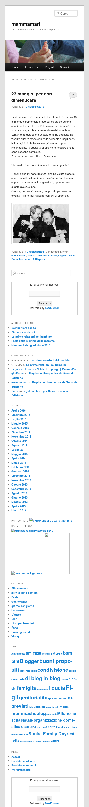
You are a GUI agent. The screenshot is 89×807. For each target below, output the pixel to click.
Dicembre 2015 (20, 415)
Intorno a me (32, 67)
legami (49, 706)
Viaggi (15, 636)
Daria (14, 391)
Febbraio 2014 (20, 467)
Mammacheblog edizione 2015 (30, 345)
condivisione (18, 255)
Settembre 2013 (21, 489)
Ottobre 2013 (19, 484)
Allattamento (19, 588)
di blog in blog (42, 678)
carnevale (25, 670)
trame (38, 740)
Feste (14, 597)
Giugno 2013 (19, 497)
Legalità (62, 255)
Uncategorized (35, 251)
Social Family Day (47, 733)
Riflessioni (22, 734)
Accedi (15, 757)
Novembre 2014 (21, 436)
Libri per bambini (22, 623)
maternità (51, 714)
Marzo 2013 (18, 510)
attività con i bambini (24, 593)
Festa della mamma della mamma (33, 341)
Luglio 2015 (18, 419)
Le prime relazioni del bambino (31, 336)
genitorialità (33, 697)
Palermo (36, 727)
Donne (64, 679)
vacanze (45, 740)
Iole (31, 706)
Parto (14, 627)
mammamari (25, 23)
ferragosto (42, 688)
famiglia (26, 687)
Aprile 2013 (18, 506)
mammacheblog (28, 713)
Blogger (29, 660)
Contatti (64, 67)
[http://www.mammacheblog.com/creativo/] (28, 573)
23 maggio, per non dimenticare (31, 96)
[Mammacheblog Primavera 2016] (32, 531)
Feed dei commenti (23, 765)
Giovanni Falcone (47, 255)
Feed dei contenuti (23, 761)
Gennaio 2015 (20, 428)
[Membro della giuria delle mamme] (57, 573)
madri (56, 706)
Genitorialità (19, 601)
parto (51, 727)
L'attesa (16, 614)
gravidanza (57, 698)
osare (26, 726)
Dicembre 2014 (20, 432)
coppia (72, 670)
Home (15, 67)
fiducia (31, 255)
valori (28, 259)
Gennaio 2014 (20, 471)
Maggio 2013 (19, 502)
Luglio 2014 (18, 450)
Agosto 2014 (19, 445)
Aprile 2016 (18, 410)
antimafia (47, 653)
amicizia (33, 653)
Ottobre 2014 (19, 441)
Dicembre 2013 (20, 475)
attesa (57, 653)
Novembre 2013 (21, 480)
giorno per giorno (22, 606)
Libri (14, 619)
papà (44, 727)
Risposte (39, 259)
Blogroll (49, 67)
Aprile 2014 (18, 458)
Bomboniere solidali (24, 328)
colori (34, 670)
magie (64, 707)
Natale (27, 720)
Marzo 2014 (18, 462)
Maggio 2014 (19, 454)
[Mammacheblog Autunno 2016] (50, 520)
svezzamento (27, 740)
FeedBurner (52, 308)
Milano (64, 713)
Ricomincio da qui (23, 332)
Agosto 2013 (19, 493)
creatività (18, 679)
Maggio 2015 (19, 423)
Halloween (18, 610)
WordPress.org (21, 770)
